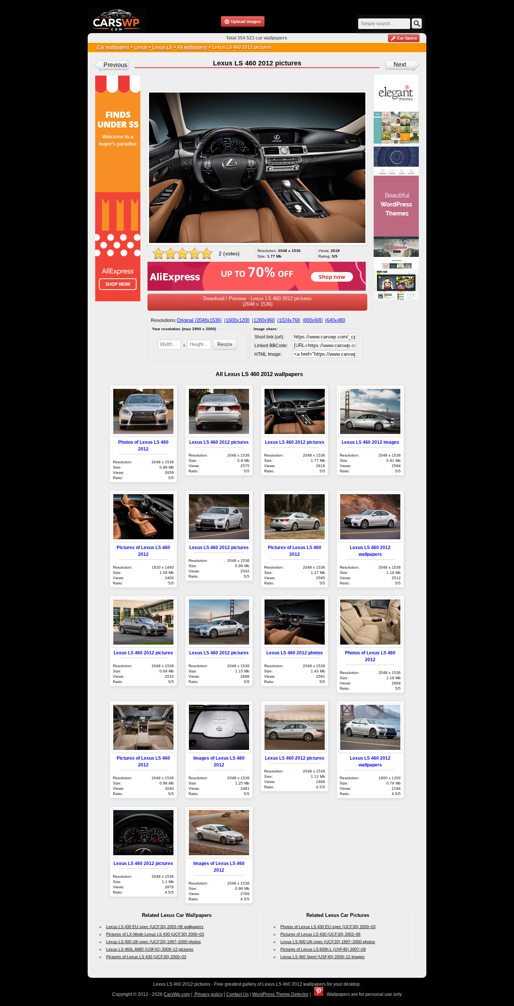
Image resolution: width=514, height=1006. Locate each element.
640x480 (336, 320)
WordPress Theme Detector (280, 994)
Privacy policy (208, 994)
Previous (115, 65)
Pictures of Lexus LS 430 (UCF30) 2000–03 (146, 956)
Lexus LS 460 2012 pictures (219, 442)
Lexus (141, 47)
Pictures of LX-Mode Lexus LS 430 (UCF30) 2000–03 (155, 934)
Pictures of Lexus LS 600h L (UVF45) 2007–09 (323, 949)
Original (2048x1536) (199, 320)
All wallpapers (192, 47)
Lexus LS (161, 47)
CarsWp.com (177, 994)
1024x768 (289, 320)
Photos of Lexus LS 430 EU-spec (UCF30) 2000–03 (328, 926)
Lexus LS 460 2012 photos (294, 652)
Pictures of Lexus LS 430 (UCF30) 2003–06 (320, 934)
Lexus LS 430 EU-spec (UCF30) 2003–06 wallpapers (155, 926)
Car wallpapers (113, 47)
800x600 (313, 320)
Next (400, 64)
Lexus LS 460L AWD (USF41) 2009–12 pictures (149, 949)
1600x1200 (237, 320)
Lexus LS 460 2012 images (370, 442)
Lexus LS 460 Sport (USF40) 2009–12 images (322, 956)
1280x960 (264, 320)
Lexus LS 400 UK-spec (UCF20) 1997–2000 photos (153, 941)
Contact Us (237, 994)
